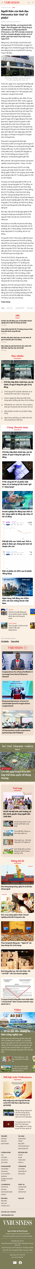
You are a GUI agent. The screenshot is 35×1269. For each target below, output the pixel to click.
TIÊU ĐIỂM (4, 1136)
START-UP (21, 1184)
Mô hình (3, 1189)
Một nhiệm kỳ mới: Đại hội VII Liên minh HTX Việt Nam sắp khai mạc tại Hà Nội (16, 347)
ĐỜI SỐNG (4, 1198)
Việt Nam (4, 1138)
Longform (29, 746)
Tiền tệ (20, 1141)
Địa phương (5, 1143)
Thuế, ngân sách (23, 1146)
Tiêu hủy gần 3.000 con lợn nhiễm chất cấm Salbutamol (18, 628)
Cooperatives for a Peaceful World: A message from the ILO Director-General (17, 674)
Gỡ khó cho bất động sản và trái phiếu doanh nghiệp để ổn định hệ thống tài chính (16, 322)
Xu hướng (21, 1169)
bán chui (9, 308)
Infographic (18, 746)
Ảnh (4, 746)
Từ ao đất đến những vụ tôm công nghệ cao (22, 832)
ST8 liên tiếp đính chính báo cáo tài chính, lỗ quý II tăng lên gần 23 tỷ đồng (16, 338)
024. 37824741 (11, 1212)
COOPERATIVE (5, 1184)
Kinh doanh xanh (6, 1192)
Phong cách (5, 1206)
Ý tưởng (21, 1189)
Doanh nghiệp (12, 623)
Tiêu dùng (4, 1171)
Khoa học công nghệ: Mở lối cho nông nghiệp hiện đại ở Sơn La (20, 1068)
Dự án (20, 1157)
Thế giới (3, 1141)
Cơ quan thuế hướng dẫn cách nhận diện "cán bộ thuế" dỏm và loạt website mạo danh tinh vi (17, 1001)
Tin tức (20, 1155)
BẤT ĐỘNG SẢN (22, 1152)
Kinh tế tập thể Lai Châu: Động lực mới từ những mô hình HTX (22, 851)
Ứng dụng (21, 1174)
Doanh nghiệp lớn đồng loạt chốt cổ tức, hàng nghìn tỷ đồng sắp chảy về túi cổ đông (19, 399)
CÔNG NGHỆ (22, 1166)
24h (13, 7)
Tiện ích (20, 1162)
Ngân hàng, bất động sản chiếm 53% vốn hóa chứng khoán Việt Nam (18, 419)
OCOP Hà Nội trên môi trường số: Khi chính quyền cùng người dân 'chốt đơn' (17, 814)
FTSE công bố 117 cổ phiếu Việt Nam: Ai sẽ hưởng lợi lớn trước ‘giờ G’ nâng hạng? (18, 393)
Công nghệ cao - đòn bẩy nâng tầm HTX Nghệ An (22, 841)
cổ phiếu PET (19, 308)
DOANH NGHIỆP (6, 1166)
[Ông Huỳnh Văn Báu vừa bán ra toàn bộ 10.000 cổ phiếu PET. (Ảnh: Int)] (17, 57)
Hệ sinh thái (22, 1192)
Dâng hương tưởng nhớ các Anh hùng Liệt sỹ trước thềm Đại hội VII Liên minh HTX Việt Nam (23, 1113)
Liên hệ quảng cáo (7, 1215)
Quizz (17, 749)
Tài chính (10, 609)
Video (9, 746)
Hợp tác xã (4, 1187)
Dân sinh (4, 1201)
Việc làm (4, 1203)
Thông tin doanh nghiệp (6, 1179)
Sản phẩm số (22, 1171)
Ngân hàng (22, 1138)
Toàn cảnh (21, 1160)
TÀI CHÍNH (21, 1136)
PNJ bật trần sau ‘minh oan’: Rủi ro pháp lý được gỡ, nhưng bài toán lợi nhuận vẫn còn (18, 406)
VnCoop (17, 788)
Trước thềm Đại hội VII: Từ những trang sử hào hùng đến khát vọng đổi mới (17, 330)
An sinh (3, 1194)
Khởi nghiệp (22, 1187)
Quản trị (4, 1176)
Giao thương (5, 1174)
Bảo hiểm (21, 1143)
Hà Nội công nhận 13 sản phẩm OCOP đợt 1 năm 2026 (22, 824)
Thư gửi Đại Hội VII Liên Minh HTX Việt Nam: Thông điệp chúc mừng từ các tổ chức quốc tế (23, 1125)
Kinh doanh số (23, 1148)
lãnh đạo (30, 308)
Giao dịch (15, 641)
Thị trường (5, 1169)
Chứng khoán (6, 7)
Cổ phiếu (5, 641)
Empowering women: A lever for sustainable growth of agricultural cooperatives (16, 703)
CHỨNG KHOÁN (6, 1152)
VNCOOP (21, 1198)
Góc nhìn (4, 1162)
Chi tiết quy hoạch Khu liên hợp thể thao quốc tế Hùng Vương (16, 775)
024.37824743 (18, 1257)
